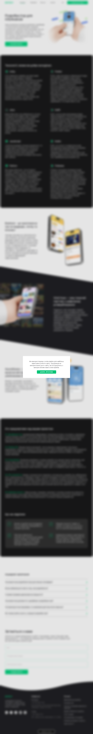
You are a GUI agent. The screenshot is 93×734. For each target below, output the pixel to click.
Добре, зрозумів (46, 372)
